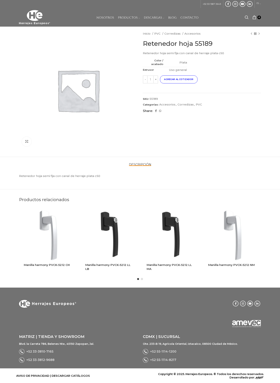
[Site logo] (34, 17)
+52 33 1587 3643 (212, 3)
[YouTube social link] (242, 4)
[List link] (78, 351)
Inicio (147, 33)
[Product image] (48, 235)
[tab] (140, 162)
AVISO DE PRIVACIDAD (33, 375)
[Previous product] (251, 34)
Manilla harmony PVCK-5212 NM (231, 265)
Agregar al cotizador (178, 79)
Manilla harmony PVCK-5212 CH (47, 265)
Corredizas (172, 33)
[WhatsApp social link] (160, 110)
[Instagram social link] (235, 4)
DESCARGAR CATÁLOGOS (71, 375)
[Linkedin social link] (250, 4)
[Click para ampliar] (26, 141)
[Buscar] (246, 17)
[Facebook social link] (228, 4)
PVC (157, 33)
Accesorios (192, 33)
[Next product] (259, 34)
